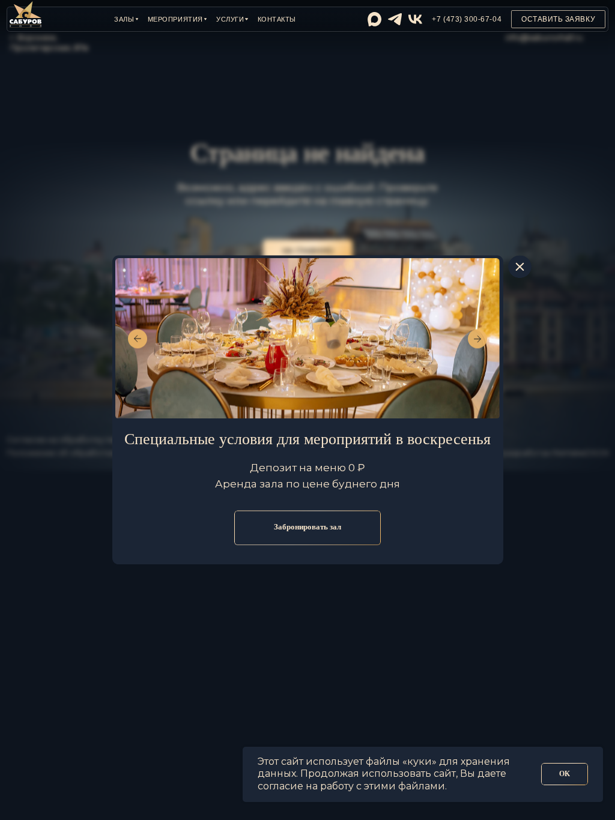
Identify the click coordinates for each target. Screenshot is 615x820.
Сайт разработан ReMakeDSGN (545, 452)
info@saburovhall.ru (544, 37)
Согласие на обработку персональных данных (101, 439)
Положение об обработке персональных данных (107, 452)
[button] (126, 19)
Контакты (277, 19)
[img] (374, 19)
